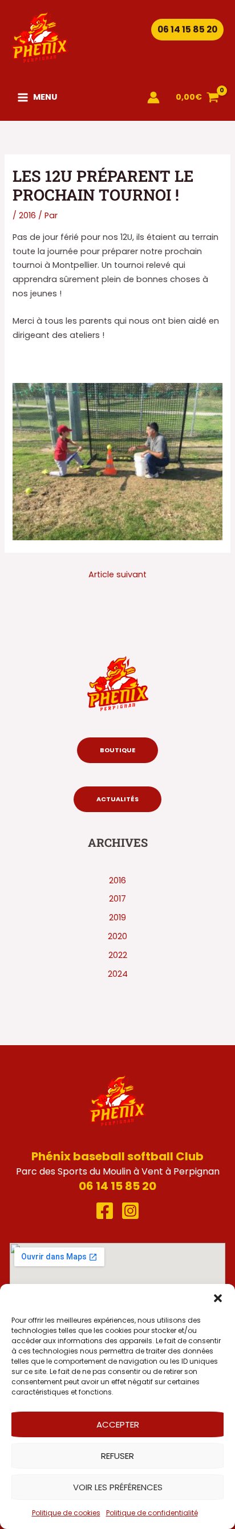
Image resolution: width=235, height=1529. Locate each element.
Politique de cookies (66, 1513)
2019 (117, 917)
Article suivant (117, 574)
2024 (118, 974)
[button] (218, 1298)
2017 (117, 898)
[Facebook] (104, 1210)
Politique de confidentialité (152, 1513)
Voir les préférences (118, 1487)
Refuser (117, 1456)
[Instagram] (130, 1210)
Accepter (117, 1424)
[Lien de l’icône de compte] (153, 97)
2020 (117, 936)
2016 (27, 215)
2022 (117, 955)
